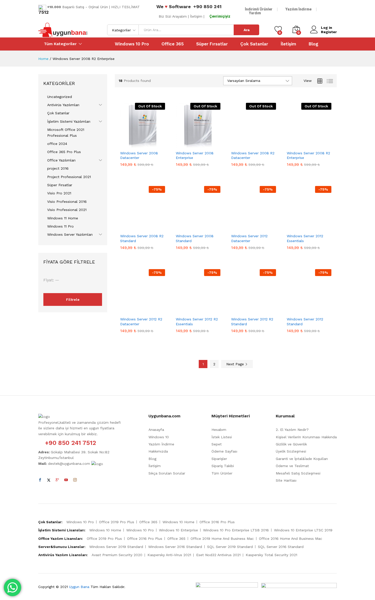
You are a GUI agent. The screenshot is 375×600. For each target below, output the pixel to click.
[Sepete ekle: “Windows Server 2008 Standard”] (184, 227)
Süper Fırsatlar (212, 44)
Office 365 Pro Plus (64, 152)
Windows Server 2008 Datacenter (139, 155)
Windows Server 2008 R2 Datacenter (252, 155)
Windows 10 (158, 437)
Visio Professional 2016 (67, 201)
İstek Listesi (221, 437)
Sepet (216, 444)
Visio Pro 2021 (59, 193)
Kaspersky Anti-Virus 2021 (169, 555)
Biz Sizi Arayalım (173, 16)
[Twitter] (48, 480)
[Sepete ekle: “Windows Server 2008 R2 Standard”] (129, 227)
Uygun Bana (79, 587)
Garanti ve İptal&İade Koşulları (302, 459)
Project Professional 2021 (69, 177)
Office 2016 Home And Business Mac (290, 538)
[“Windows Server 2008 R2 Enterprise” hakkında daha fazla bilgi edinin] (295, 144)
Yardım (255, 13)
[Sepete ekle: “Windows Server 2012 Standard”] (295, 310)
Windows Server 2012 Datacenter (249, 238)
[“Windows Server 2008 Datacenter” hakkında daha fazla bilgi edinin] (129, 144)
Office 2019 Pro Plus (116, 522)
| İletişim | (196, 16)
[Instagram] (75, 480)
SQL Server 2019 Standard (230, 547)
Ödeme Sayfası (224, 451)
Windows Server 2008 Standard (195, 238)
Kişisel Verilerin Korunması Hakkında (306, 437)
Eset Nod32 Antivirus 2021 (218, 555)
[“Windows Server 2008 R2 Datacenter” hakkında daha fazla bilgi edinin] (240, 144)
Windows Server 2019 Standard (116, 547)
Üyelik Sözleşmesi (291, 451)
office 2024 (57, 144)
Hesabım (218, 430)
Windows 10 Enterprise (178, 530)
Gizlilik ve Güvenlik (291, 444)
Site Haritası (286, 480)
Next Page (235, 364)
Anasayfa (156, 430)
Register (329, 32)
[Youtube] (66, 480)
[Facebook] (40, 480)
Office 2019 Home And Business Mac (222, 538)
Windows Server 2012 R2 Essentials (197, 321)
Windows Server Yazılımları (70, 234)
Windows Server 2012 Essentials (305, 238)
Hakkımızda (158, 451)
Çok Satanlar (254, 44)
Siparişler (219, 459)
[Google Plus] (57, 480)
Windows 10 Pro (132, 44)
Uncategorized (59, 97)
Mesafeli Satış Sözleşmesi (298, 473)
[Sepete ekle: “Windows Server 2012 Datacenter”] (240, 227)
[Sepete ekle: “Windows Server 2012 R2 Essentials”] (184, 310)
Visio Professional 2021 (66, 210)
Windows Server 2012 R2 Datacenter (141, 321)
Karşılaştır (156, 144)
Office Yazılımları (61, 160)
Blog (313, 44)
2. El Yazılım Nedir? (292, 430)
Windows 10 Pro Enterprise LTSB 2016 (236, 530)
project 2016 (58, 168)
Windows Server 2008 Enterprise (195, 155)
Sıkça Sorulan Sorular (166, 473)
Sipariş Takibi (222, 466)
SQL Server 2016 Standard (281, 547)
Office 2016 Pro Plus (217, 522)
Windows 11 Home (62, 218)
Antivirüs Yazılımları (63, 105)
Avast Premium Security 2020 (117, 555)
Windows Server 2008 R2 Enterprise (308, 155)
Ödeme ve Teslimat (292, 466)
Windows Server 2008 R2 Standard (142, 238)
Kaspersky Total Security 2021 (271, 555)
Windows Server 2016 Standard (175, 547)
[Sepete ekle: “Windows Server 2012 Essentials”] (295, 227)
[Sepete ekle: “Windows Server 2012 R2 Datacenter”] (129, 310)
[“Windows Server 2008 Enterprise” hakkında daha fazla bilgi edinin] (184, 144)
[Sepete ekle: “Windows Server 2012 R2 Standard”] (240, 310)
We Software (173, 6)
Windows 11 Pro (60, 226)
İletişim (288, 44)
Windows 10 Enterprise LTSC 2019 (303, 530)
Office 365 (172, 44)
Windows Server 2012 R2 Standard (252, 321)
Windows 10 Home (178, 522)
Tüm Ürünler (221, 473)
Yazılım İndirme (298, 9)
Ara (246, 30)
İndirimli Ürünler (258, 9)
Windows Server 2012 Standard (305, 321)
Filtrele (73, 299)
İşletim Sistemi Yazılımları (68, 121)
